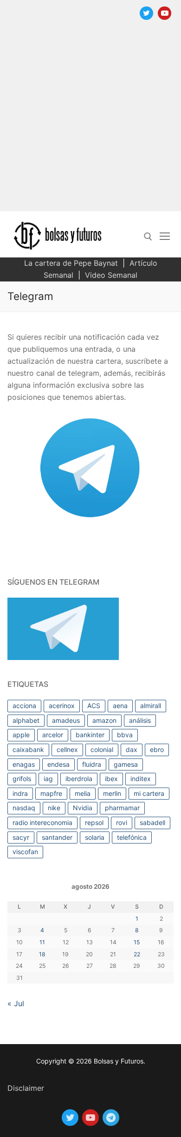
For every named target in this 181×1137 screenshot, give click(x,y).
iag (48, 778)
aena (120, 705)
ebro (157, 749)
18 (42, 954)
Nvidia (82, 808)
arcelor (52, 735)
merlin (112, 793)
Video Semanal (111, 275)
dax (131, 749)
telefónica (132, 837)
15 (137, 942)
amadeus (66, 720)
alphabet (26, 720)
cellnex (67, 749)
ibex (111, 778)
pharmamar (122, 808)
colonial (101, 749)
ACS (93, 705)
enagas (24, 764)
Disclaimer (25, 1088)
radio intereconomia (42, 822)
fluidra (91, 764)
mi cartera (149, 793)
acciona (24, 705)
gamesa (126, 764)
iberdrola (78, 778)
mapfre (51, 793)
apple (21, 735)
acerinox (62, 705)
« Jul (15, 1003)
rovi (121, 822)
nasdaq (24, 808)
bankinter (90, 735)
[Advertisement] (90, 121)
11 (42, 942)
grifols (22, 778)
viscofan (25, 852)
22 (137, 954)
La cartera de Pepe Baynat (71, 263)
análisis (140, 720)
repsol (94, 822)
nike (54, 808)
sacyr (21, 837)
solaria (94, 837)
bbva (125, 735)
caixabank (28, 749)
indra (20, 793)
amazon (104, 720)
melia (82, 793)
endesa (58, 764)
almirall (150, 705)
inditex (140, 778)
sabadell (152, 822)
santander (57, 837)
